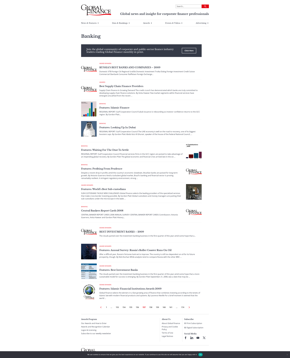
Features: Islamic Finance (114, 107)
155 (130, 307)
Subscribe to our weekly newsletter (96, 333)
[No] (287, 354)
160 (164, 307)
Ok (200, 354)
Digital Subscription (195, 327)
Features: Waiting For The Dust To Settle (105, 150)
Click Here (189, 50)
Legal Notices (167, 336)
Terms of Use (167, 333)
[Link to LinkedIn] (191, 337)
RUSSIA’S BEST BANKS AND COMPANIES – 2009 (129, 67)
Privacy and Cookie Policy (170, 328)
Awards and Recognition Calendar (95, 326)
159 (157, 307)
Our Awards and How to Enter (94, 323)
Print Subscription (194, 323)
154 (124, 307)
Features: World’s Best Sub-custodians (103, 189)
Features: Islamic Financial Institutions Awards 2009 (130, 288)
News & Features (89, 23)
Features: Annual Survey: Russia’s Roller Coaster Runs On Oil (135, 250)
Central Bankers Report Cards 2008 (102, 210)
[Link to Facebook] (185, 337)
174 (182, 307)
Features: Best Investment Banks (118, 270)
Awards (146, 23)
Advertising (201, 23)
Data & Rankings (120, 23)
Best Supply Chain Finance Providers (121, 86)
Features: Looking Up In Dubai (117, 127)
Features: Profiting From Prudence (101, 168)
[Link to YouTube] (198, 337)
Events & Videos (172, 23)
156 (137, 307)
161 (170, 307)
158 (150, 307)
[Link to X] (204, 337)
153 (117, 307)
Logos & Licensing (88, 330)
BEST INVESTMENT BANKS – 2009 (121, 231)
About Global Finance (171, 323)
